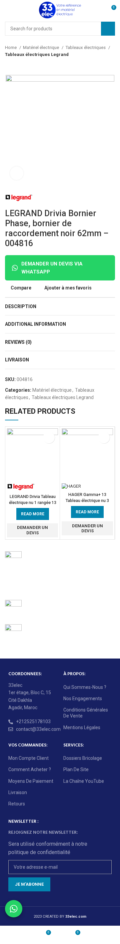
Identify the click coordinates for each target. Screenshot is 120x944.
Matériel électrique (41, 47)
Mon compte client (28, 758)
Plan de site (76, 769)
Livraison (17, 792)
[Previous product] (98, 65)
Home (11, 47)
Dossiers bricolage (82, 758)
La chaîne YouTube (83, 781)
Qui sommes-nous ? (84, 687)
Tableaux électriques (86, 47)
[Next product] (111, 65)
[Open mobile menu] (8, 10)
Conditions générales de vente (85, 712)
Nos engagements (82, 698)
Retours (16, 803)
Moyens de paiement (30, 781)
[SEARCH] (108, 29)
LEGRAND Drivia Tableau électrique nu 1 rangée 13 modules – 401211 (32, 502)
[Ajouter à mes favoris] (49, 437)
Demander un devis (32, 530)
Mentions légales (81, 727)
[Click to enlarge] (16, 173)
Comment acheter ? (29, 769)
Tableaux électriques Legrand (37, 54)
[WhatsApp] (13, 908)
